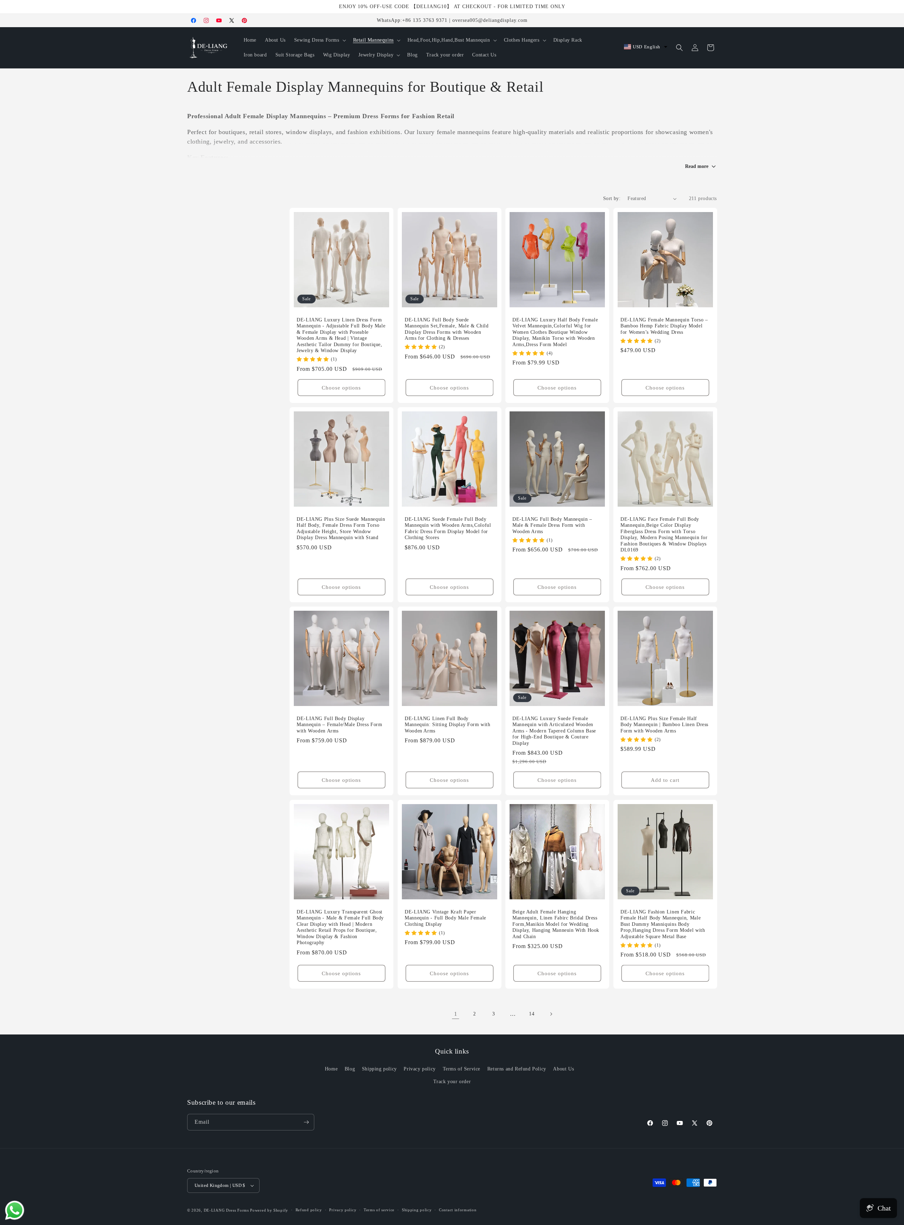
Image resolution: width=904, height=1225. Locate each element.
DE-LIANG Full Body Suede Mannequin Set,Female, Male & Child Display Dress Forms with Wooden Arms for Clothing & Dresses (446, 329)
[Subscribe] (306, 1122)
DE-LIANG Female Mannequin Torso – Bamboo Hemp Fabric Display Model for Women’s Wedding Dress (664, 326)
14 (531, 1014)
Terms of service (379, 1210)
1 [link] (455, 1014)
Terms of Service (462, 1069)
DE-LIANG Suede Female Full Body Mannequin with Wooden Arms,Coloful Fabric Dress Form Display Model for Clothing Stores (448, 529)
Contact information (457, 1210)
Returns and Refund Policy (516, 1069)
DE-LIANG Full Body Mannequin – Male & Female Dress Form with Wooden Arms (552, 525)
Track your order (452, 1081)
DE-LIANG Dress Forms (226, 1210)
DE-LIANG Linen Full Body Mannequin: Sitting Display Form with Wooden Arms (447, 725)
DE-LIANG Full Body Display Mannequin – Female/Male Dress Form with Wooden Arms (339, 725)
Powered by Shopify (269, 1210)
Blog (350, 1069)
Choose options (341, 388)
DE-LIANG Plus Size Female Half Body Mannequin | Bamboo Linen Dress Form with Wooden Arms (664, 725)
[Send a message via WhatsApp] (15, 1210)
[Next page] (551, 1014)
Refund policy (309, 1210)
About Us (563, 1069)
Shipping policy (379, 1069)
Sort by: (611, 198)
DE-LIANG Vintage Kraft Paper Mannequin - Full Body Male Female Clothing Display (445, 918)
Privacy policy (419, 1069)
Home (331, 1069)
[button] (319, 40)
